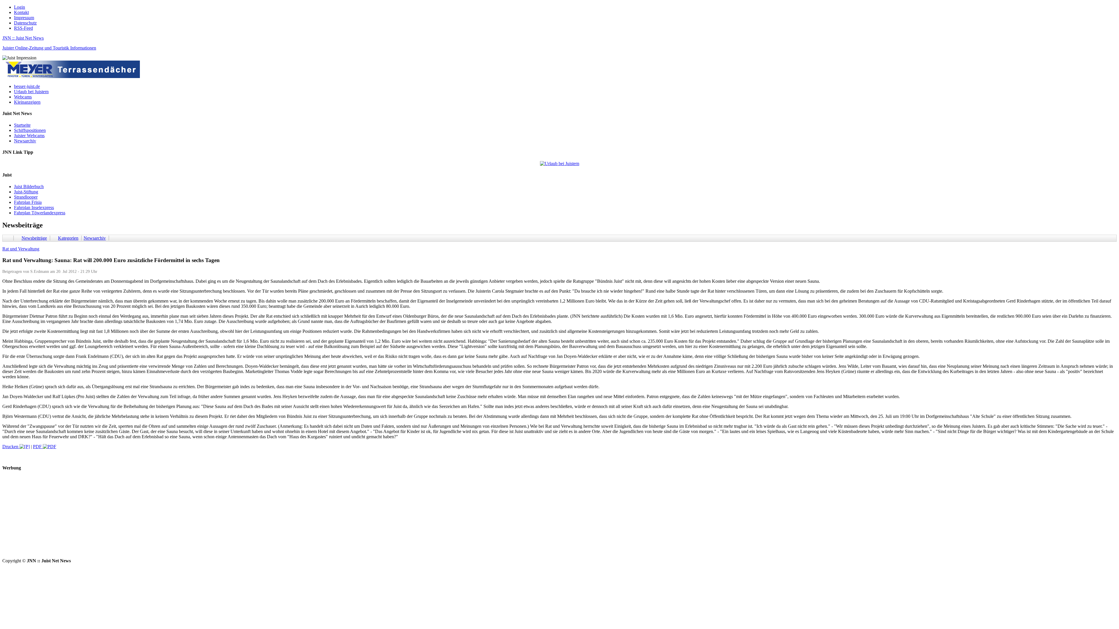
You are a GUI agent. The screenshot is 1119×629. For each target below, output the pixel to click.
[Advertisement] (177, 517)
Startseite (22, 125)
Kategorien (68, 238)
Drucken (11, 446)
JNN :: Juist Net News (23, 38)
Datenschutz (25, 22)
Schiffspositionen (30, 130)
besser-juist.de (27, 86)
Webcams (23, 96)
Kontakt (21, 12)
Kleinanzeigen (27, 102)
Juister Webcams (29, 135)
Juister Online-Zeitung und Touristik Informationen (49, 47)
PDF (38, 446)
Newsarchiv (25, 140)
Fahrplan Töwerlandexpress (39, 212)
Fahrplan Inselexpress (34, 207)
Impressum (24, 17)
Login (19, 7)
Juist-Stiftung (26, 191)
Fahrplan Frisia (28, 202)
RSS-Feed (23, 28)
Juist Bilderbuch (29, 186)
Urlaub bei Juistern (31, 91)
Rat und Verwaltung (20, 248)
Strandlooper (26, 197)
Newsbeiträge (34, 238)
